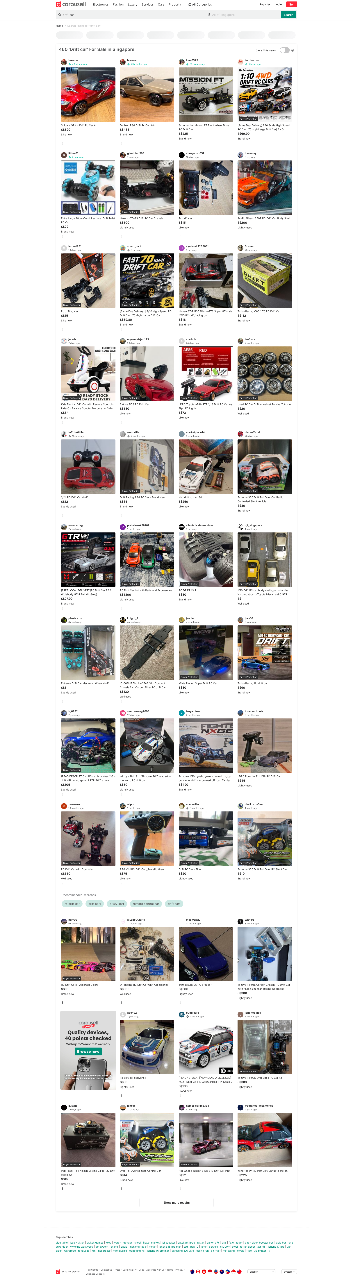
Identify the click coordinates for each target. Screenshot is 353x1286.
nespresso (104, 1250)
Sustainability (130, 1269)
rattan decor (247, 1246)
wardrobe (70, 1250)
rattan (200, 1242)
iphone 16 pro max (158, 1250)
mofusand (229, 1250)
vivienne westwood (81, 1246)
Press (117, 1269)
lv (269, 1250)
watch (117, 1242)
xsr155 (261, 1246)
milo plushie (120, 1250)
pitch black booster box (259, 1242)
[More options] (62, 143)
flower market (151, 1242)
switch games (95, 1242)
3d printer (260, 1250)
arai (224, 1242)
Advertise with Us (155, 1269)
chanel (114, 1246)
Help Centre (92, 1269)
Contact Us (106, 1269)
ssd (186, 1246)
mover (152, 1246)
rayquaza (84, 1250)
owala (240, 1250)
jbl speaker (168, 1242)
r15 (94, 1250)
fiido (249, 1250)
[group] (88, 1050)
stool (235, 1246)
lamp (204, 1246)
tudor (239, 1242)
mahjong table (138, 1246)
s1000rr (225, 1246)
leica (108, 1242)
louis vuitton (77, 1242)
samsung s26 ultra (183, 1250)
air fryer (215, 1250)
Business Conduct (95, 1273)
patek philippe (186, 1242)
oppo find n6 (137, 1250)
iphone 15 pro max (170, 1246)
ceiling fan (202, 1250)
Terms (170, 1269)
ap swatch (102, 1246)
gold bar (281, 1242)
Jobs (141, 1269)
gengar (127, 1242)
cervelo (213, 1246)
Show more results (176, 1202)
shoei (137, 1242)
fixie (231, 1242)
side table (62, 1242)
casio (124, 1246)
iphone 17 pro (276, 1246)
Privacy (179, 1269)
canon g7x (213, 1242)
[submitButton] (288, 14)
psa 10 (194, 1246)
